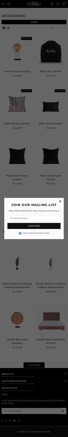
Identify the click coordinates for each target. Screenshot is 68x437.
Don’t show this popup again (35, 233)
